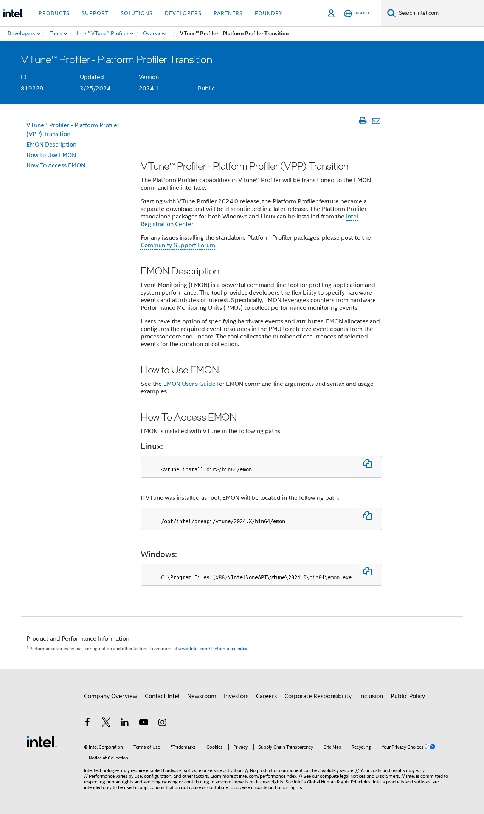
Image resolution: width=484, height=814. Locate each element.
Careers (266, 696)
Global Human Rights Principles (339, 781)
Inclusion (371, 696)
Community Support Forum (178, 245)
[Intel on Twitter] (106, 723)
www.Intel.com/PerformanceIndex (212, 648)
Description (51, 144)
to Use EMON (51, 155)
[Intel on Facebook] (87, 723)
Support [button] (95, 13)
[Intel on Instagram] (162, 723)
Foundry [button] (269, 13)
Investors (236, 696)
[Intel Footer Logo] (41, 741)
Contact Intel (162, 696)
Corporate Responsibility (318, 696)
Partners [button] (228, 13)
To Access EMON (55, 165)
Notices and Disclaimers (375, 776)
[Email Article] (376, 121)
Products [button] (54, 13)
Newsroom (201, 696)
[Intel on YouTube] (143, 723)
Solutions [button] (137, 13)
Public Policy (408, 696)
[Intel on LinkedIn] (124, 723)
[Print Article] (362, 121)
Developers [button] (183, 13)
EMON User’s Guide (189, 384)
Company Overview (110, 696)
